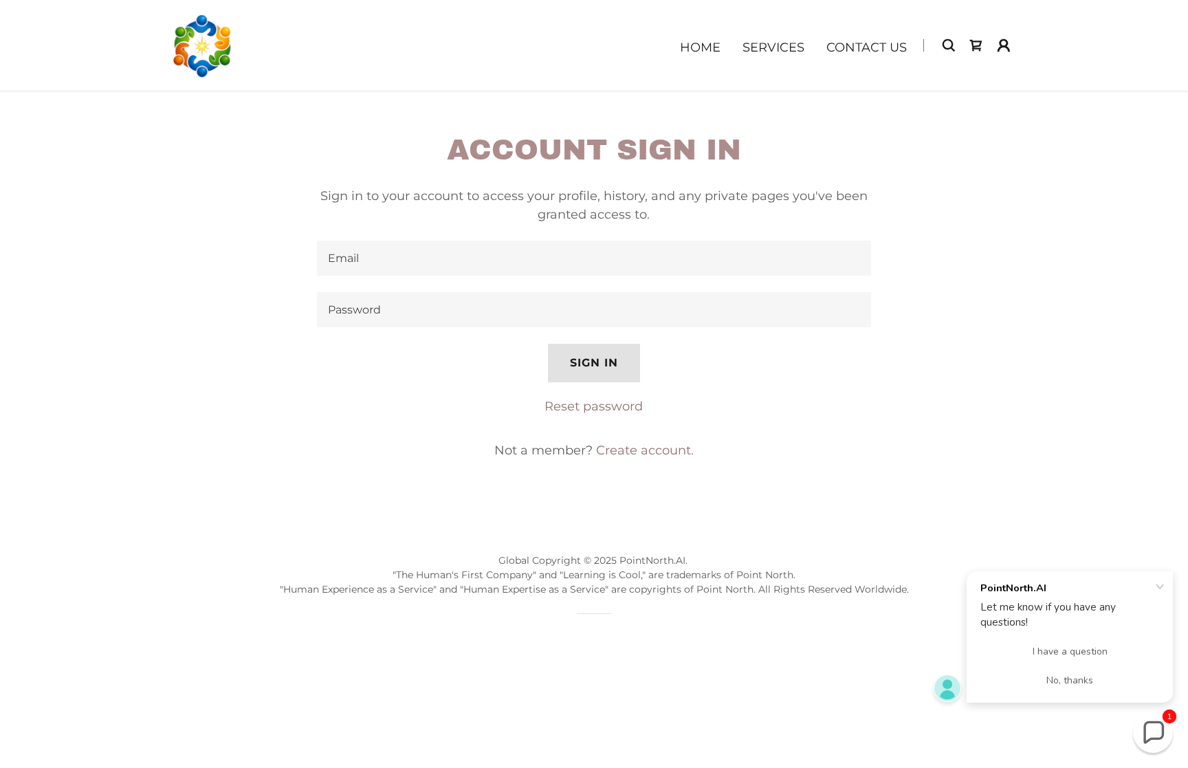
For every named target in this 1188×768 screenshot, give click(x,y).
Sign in (594, 362)
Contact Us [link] (866, 47)
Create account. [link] (645, 450)
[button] (1004, 45)
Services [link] (773, 47)
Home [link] (700, 47)
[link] (202, 44)
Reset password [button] (593, 406)
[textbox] (593, 258)
